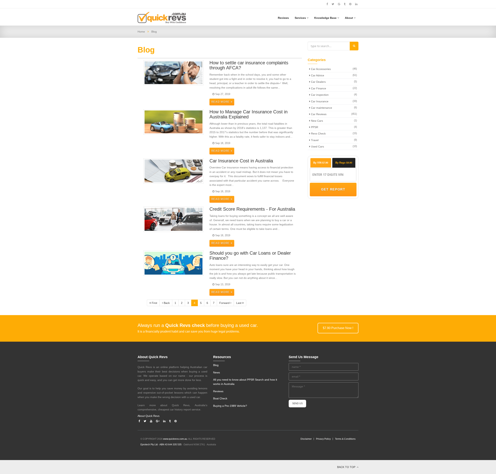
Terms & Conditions (345, 439)
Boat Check (220, 398)
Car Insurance (319, 101)
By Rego (343, 162)
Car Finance (318, 88)
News (216, 372)
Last (239, 302)
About (349, 17)
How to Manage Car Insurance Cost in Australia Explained (248, 114)
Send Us (297, 403)
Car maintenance (321, 107)
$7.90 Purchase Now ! (338, 328)
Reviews (283, 17)
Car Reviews (318, 114)
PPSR (314, 127)
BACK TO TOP (346, 467)
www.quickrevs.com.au (175, 439)
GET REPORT (333, 189)
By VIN (320, 162)
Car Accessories (320, 69)
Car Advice (317, 75)
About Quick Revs (148, 415)
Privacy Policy (323, 439)
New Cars (316, 120)
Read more (221, 101)
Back (166, 302)
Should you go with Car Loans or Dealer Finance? (250, 255)
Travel (314, 140)
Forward (224, 302)
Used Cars (317, 146)
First (154, 302)
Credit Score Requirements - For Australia (252, 209)
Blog (216, 365)
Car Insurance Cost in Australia (241, 160)
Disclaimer (306, 439)
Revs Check (318, 133)
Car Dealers (318, 81)
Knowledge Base (325, 17)
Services (301, 17)
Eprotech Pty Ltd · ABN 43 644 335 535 (161, 444)
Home (141, 31)
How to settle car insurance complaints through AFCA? (248, 65)
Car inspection (319, 94)
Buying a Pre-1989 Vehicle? (230, 405)
